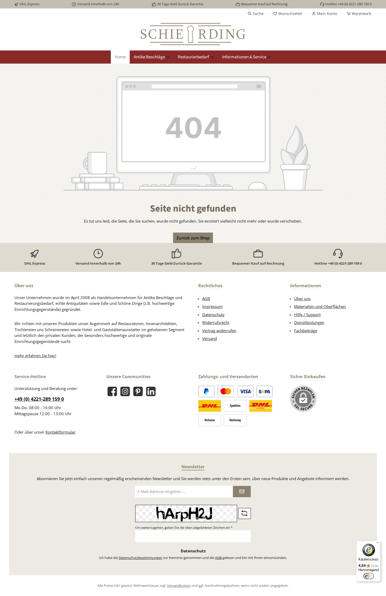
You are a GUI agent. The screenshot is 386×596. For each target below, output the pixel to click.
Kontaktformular (60, 432)
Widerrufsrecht (215, 322)
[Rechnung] (235, 420)
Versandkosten (179, 585)
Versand (209, 338)
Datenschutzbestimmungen (140, 557)
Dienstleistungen (309, 322)
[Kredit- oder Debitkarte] (235, 391)
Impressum (212, 306)
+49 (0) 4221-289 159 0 (39, 399)
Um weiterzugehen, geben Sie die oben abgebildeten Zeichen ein (184, 527)
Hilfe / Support (307, 314)
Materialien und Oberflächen (320, 306)
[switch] (368, 576)
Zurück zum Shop (193, 237)
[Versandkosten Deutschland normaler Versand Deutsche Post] (209, 406)
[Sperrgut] (235, 406)
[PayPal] (206, 391)
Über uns (302, 298)
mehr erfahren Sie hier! (35, 355)
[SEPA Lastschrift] (264, 391)
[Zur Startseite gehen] (193, 34)
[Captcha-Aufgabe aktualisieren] (244, 513)
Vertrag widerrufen (219, 330)
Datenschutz (213, 314)
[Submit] (242, 491)
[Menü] (377, 544)
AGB (206, 298)
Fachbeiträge (305, 330)
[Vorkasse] (209, 420)
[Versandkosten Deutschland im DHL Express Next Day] (260, 406)
